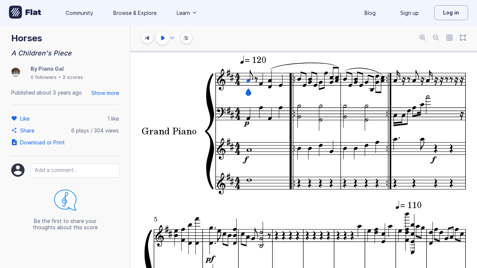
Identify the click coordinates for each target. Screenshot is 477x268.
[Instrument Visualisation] (186, 38)
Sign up (409, 13)
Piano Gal (51, 69)
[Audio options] (172, 38)
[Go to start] (147, 38)
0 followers (44, 77)
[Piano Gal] (15, 73)
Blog (370, 13)
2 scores (73, 77)
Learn (183, 13)
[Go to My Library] (25, 13)
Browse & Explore (135, 13)
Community (79, 13)
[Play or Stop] (162, 38)
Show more (105, 93)
